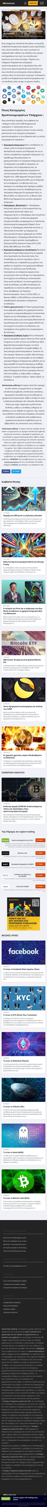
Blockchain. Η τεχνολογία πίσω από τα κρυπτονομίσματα (15, 1244)
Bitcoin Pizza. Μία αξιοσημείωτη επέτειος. (15, 1238)
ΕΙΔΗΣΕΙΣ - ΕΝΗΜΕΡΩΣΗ (35, 36)
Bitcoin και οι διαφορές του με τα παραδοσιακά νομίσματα (15, 1241)
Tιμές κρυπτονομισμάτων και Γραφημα (15, 1288)
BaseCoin (9, 3)
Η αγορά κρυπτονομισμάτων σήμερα (14, 1284)
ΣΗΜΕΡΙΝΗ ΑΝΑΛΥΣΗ (13, 772)
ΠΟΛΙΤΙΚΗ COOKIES (9, 1309)
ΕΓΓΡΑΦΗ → (40, 840)
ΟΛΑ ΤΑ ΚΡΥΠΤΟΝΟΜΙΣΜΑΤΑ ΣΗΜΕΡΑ (15, 1281)
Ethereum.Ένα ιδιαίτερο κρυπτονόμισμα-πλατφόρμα (15, 1251)
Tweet (17, 471)
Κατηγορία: (22, 36)
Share (7, 471)
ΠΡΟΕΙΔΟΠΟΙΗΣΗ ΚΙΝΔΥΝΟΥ (12, 1303)
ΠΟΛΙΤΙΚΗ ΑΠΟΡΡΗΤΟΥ (10, 1312)
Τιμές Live (33, 3)
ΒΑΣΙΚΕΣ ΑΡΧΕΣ (10, 935)
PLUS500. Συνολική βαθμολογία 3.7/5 (14, 1266)
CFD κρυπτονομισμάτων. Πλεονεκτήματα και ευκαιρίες (15, 1248)
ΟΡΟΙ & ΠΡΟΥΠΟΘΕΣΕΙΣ (10, 1306)
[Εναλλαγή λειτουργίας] (25, 3)
